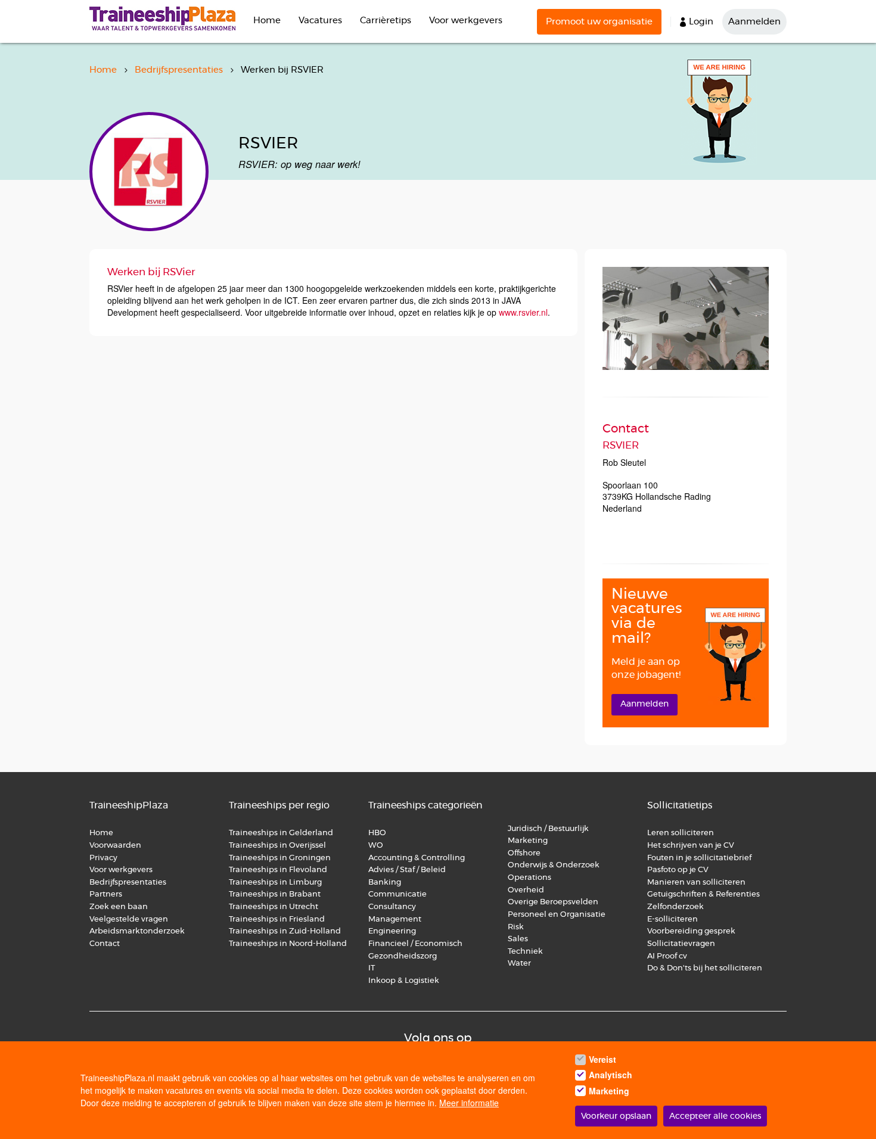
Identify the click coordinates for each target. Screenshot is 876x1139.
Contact (104, 944)
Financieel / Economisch (415, 944)
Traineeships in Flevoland (278, 870)
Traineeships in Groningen (280, 858)
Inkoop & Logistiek (403, 981)
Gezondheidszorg (402, 956)
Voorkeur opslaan (616, 1116)
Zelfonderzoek (675, 907)
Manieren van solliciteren (696, 882)
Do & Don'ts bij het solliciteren (704, 968)
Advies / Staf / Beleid (407, 870)
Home (267, 20)
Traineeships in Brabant (275, 894)
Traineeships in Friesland (277, 919)
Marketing (528, 841)
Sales (518, 939)
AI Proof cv (667, 956)
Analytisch (610, 1075)
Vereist (602, 1059)
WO (375, 845)
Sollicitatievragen (681, 944)
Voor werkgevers (465, 20)
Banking (384, 882)
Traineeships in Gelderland (281, 833)
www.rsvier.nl (523, 312)
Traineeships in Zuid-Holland (285, 931)
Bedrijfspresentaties (179, 70)
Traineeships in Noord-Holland (288, 944)
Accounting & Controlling (416, 858)
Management (394, 919)
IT (371, 968)
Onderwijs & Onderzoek (553, 865)
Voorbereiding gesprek (691, 931)
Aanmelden (754, 21)
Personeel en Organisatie (556, 915)
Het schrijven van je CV (690, 845)
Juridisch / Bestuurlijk (548, 829)
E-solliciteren (672, 919)
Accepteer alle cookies (715, 1116)
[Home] (166, 18)
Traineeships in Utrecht (273, 907)
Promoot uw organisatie (599, 21)
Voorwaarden (115, 845)
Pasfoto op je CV (678, 870)
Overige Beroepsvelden (553, 902)
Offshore (524, 853)
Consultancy (392, 907)
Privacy (103, 858)
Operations (529, 878)
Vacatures (320, 20)
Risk (516, 927)
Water (519, 963)
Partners (105, 894)
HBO (377, 833)
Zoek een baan (118, 907)
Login (701, 21)
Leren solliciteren (680, 833)
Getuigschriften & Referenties (703, 894)
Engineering (392, 931)
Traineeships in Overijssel (277, 845)
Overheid (526, 890)
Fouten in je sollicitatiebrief (699, 858)
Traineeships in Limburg (275, 882)
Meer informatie (469, 1103)
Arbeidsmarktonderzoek (137, 931)
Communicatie (397, 894)
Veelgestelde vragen (128, 919)
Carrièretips (385, 20)
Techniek (525, 952)
